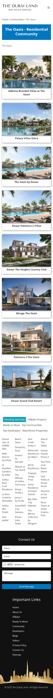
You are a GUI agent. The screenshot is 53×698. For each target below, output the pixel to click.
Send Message (26, 586)
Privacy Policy (19, 645)
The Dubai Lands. (20, 687)
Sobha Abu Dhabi (5, 509)
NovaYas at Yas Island (45, 494)
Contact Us (18, 649)
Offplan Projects (37, 419)
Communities (17, 19)
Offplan (16, 616)
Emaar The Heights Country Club (26, 269)
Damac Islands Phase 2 (45, 453)
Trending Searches (14, 419)
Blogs (15, 635)
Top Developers (12, 430)
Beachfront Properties (35, 430)
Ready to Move (11, 425)
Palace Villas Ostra (26, 138)
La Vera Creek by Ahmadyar (7, 497)
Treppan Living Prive (32, 476)
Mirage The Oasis (26, 313)
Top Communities (32, 425)
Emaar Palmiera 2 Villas (26, 225)
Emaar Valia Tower (18, 520)
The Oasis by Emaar (26, 182)
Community (18, 626)
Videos (16, 640)
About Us (17, 612)
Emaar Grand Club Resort (26, 400)
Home (5, 19)
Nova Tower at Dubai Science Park (45, 509)
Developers (18, 631)
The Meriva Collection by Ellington (33, 517)
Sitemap (17, 654)
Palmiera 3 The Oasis (26, 357)
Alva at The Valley (44, 442)
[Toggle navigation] (48, 7)
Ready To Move (20, 621)
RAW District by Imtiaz (6, 457)
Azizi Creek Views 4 (31, 442)
